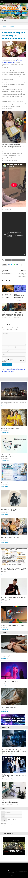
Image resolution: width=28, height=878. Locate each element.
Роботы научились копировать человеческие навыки (13, 801)
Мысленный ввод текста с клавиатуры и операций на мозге (14, 750)
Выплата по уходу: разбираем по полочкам (11, 538)
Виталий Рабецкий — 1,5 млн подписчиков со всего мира (14, 598)
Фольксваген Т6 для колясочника (14, 850)
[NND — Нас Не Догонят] (14, 8)
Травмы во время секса (8, 707)
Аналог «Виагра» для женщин (10, 655)
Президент (21, 260)
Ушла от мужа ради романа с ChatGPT (12, 681)
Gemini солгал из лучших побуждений (12, 625)
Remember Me (13, 820)
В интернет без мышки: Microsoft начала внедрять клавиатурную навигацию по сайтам (13, 569)
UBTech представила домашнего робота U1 (14, 775)
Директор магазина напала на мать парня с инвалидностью (19, 296)
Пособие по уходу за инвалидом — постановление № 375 (11, 510)
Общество (11, 27)
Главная (3, 27)
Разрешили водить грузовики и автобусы (13, 402)
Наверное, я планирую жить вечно (11, 428)
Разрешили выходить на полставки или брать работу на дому (20, 273)
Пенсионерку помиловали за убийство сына (18, 314)
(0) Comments (15, 753)
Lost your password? (7, 825)
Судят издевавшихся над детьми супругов (7, 314)
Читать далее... (5, 405)
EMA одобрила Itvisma (8, 483)
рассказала (14, 65)
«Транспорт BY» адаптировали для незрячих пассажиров (11, 455)
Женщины (15, 260)
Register (4, 823)
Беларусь (8, 260)
